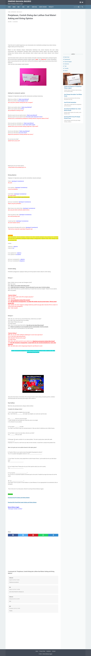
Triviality (66, 68)
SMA (23, 6)
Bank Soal (66, 57)
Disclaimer (48, 651)
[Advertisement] (33, 33)
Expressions (67, 59)
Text (65, 66)
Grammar (66, 64)
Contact (53, 651)
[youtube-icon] (82, 2)
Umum (66, 70)
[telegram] (53, 535)
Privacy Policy (42, 651)
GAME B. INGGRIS (43, 6)
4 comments (15, 21)
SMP (28, 6)
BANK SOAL (34, 6)
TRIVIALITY (51, 6)
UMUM (14, 6)
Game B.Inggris (68, 61)
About (37, 651)
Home (9, 6)
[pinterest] (33, 535)
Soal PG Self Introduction (70, 102)
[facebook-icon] (80, 2)
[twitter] (23, 535)
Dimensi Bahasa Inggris (19, 1)
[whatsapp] (43, 535)
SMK (18, 6)
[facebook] (13, 535)
